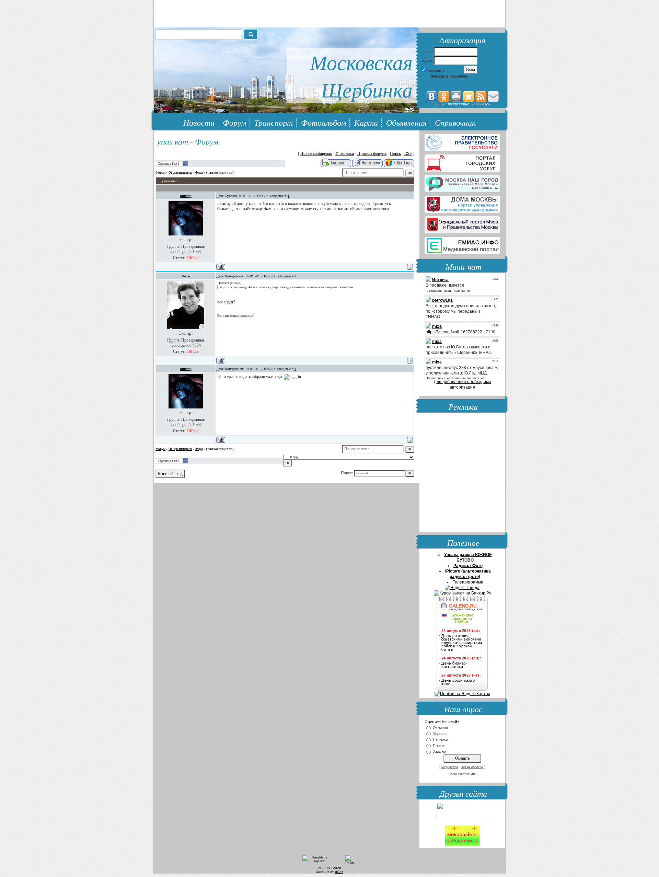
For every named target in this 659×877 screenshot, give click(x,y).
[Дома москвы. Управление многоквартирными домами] (462, 202)
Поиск (395, 153)
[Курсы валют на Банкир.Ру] (462, 593)
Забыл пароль (439, 76)
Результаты (449, 767)
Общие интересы (180, 172)
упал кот (212, 172)
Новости (199, 122)
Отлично (440, 728)
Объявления (406, 122)
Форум (234, 122)
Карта (366, 122)
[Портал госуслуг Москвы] (462, 161)
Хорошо (440, 733)
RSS (408, 153)
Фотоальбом (323, 122)
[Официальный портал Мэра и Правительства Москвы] (462, 223)
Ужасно (439, 751)
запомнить (435, 70)
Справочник (455, 122)
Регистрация (458, 76)
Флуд (199, 172)
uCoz (339, 872)
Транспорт (273, 122)
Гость (186, 276)
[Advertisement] (462, 473)
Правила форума (371, 153)
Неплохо (440, 740)
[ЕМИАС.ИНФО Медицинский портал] (462, 244)
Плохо (438, 745)
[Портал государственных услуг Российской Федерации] (462, 141)
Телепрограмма (468, 582)
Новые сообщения (316, 153)
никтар (186, 196)
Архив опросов (472, 767)
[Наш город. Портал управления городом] (462, 182)
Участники (344, 153)
